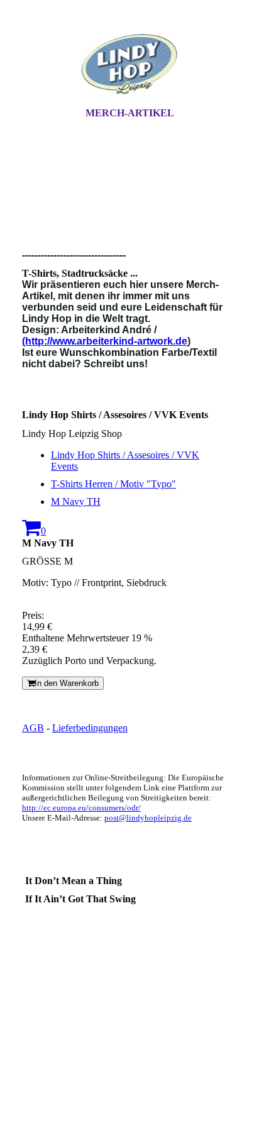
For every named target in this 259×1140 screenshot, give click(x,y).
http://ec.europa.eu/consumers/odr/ (81, 807)
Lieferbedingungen (90, 727)
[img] (129, 64)
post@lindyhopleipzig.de (148, 817)
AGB (33, 727)
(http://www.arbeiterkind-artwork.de (104, 341)
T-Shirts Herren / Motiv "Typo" (113, 484)
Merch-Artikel (129, 113)
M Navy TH (76, 501)
